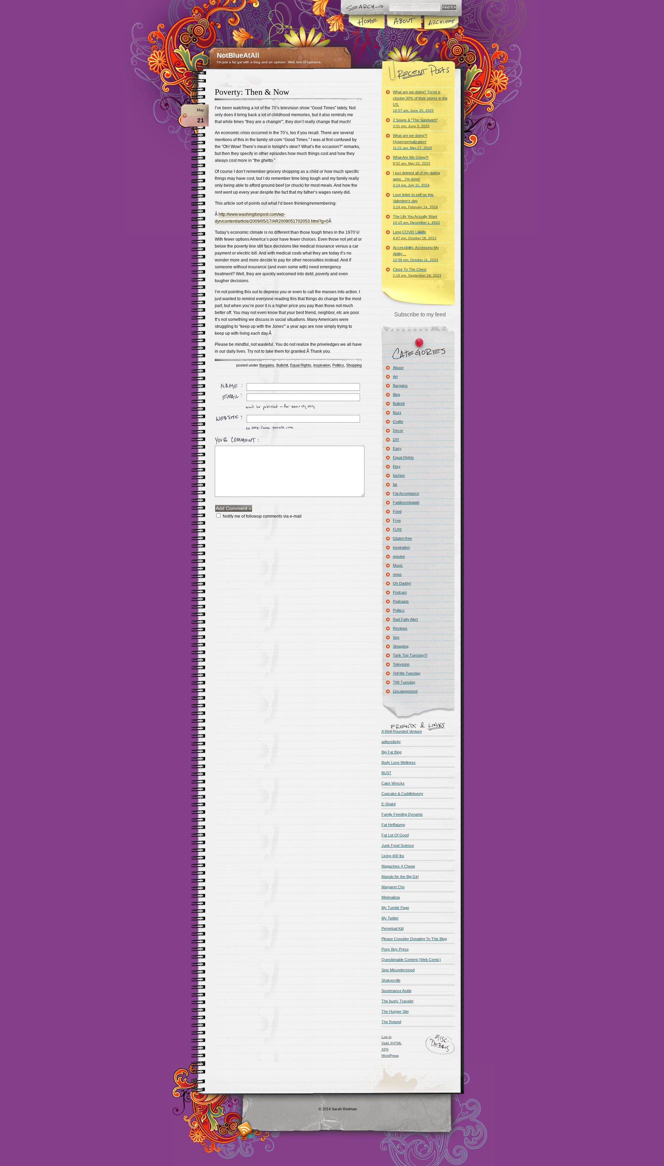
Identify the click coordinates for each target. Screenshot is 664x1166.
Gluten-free (402, 538)
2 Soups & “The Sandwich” (415, 123)
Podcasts (401, 601)
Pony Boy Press (395, 949)
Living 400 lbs (392, 856)
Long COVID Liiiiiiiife (414, 235)
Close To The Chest (417, 272)
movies (399, 556)
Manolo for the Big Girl (399, 876)
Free (397, 520)
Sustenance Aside (396, 991)
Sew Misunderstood (398, 970)
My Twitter (390, 918)
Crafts (398, 421)
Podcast (400, 592)
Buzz (397, 412)
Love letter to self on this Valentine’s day (415, 201)
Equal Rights (300, 365)
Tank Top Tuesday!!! (410, 655)
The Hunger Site (395, 1011)
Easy (397, 448)
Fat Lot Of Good (395, 835)
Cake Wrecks (393, 783)
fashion (399, 475)
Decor (398, 430)
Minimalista (390, 897)
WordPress (390, 1055)
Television (401, 664)
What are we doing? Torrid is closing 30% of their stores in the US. (420, 101)
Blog (396, 394)
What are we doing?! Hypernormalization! (412, 141)
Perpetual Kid (392, 928)
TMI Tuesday (404, 682)
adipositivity (391, 742)
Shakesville (390, 980)
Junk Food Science (397, 845)
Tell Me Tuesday (407, 673)
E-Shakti (388, 804)
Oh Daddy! (402, 583)
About (404, 22)
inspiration (321, 365)
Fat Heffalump (393, 825)
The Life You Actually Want (416, 219)
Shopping (354, 365)
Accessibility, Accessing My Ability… (416, 254)
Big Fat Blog (391, 752)
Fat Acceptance (406, 493)
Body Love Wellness (398, 762)
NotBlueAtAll (238, 55)
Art (395, 376)
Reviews (400, 628)
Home (367, 22)
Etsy (396, 466)
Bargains (266, 365)
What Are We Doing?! (411, 160)
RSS (245, 1128)
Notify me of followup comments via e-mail (262, 516)
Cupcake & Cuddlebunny (402, 794)
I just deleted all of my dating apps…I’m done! (416, 179)
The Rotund (391, 1022)
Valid (391, 1043)
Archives (441, 22)
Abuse (398, 367)
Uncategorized (405, 691)
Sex (396, 637)
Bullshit (282, 365)
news (397, 574)
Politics (338, 365)
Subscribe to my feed (420, 314)
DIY (396, 439)
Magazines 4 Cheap (398, 866)
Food (397, 511)
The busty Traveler (397, 1001)
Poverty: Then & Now (252, 91)
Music (398, 565)
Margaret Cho (393, 887)
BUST (386, 773)
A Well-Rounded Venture (401, 731)
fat (395, 484)
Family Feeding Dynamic (402, 814)
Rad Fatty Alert (405, 619)
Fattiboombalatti (406, 502)
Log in (386, 1037)
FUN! (397, 529)
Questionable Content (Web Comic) (411, 959)
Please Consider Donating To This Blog (414, 939)
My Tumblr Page (395, 908)
